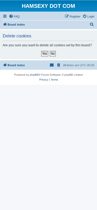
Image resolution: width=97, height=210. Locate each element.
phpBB (34, 74)
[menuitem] (14, 16)
